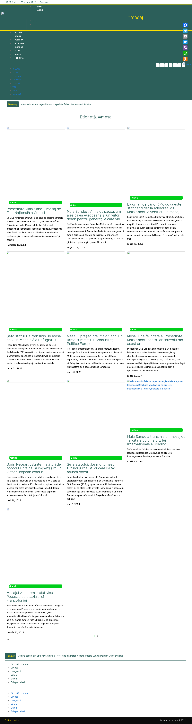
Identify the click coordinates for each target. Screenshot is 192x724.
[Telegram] (162, 65)
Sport (18, 54)
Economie (19, 43)
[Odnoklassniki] (186, 59)
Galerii (14, 678)
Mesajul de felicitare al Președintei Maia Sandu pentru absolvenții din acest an (155, 340)
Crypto (14, 667)
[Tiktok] (175, 65)
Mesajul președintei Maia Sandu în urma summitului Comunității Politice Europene (95, 340)
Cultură (19, 47)
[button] (77, 17)
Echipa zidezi (18, 682)
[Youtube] (179, 65)
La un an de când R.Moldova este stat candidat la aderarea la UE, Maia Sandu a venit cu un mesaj (154, 208)
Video (14, 675)
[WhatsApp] (186, 53)
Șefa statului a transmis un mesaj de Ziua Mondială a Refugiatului (34, 338)
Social (18, 36)
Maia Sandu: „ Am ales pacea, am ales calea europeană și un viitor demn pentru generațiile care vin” (94, 215)
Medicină (19, 58)
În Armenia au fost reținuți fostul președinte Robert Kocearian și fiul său (56, 104)
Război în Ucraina (20, 664)
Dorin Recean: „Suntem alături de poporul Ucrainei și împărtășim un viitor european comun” (34, 468)
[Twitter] (166, 65)
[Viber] (186, 47)
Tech (17, 51)
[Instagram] (171, 65)
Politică (19, 40)
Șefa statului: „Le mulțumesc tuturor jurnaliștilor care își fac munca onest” (91, 468)
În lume (18, 32)
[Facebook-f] (158, 65)
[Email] (186, 36)
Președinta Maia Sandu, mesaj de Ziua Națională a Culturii (34, 211)
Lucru (40, 10)
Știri (39, 6)
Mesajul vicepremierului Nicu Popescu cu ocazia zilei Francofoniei (30, 596)
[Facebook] (186, 25)
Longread (16, 671)
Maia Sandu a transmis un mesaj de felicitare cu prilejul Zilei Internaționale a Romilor (156, 440)
